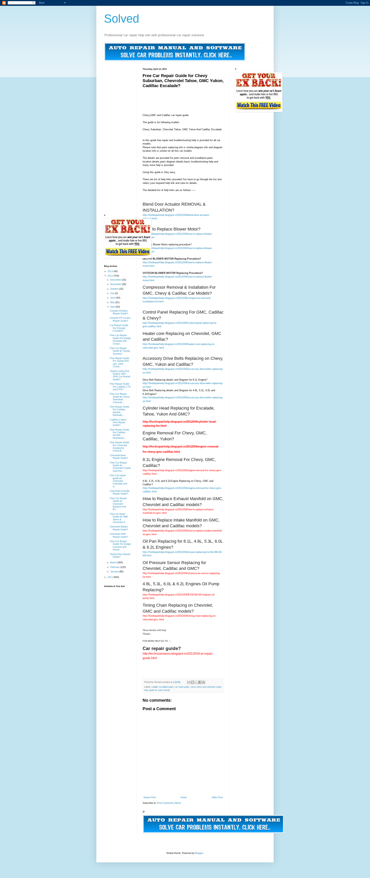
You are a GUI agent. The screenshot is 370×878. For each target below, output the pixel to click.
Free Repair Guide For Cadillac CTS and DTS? (120, 387)
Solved (121, 18)
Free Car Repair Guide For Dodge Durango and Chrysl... (120, 339)
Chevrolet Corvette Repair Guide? (120, 492)
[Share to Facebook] (200, 682)
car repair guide (182, 687)
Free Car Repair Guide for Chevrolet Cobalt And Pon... (120, 466)
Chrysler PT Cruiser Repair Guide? (120, 319)
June (113, 297)
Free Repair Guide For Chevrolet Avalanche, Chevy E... (119, 446)
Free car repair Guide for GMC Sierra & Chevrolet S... (119, 518)
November (116, 284)
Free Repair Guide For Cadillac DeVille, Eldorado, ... (119, 410)
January (114, 571)
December (116, 279)
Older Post (217, 797)
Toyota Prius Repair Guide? (120, 555)
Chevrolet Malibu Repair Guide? (119, 528)
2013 (111, 271)
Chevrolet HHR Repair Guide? (119, 535)
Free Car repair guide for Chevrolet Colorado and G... (118, 481)
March (113, 562)
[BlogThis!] (192, 682)
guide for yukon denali (159, 690)
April (113, 306)
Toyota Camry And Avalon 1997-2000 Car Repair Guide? (120, 375)
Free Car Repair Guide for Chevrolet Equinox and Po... (118, 504)
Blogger (199, 853)
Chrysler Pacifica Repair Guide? (119, 312)
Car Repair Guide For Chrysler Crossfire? (119, 328)
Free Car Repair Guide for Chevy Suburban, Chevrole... (120, 398)
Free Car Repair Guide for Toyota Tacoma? (120, 351)
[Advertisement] (213, 97)
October (114, 289)
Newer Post (150, 797)
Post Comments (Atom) (169, 803)
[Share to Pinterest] (203, 682)
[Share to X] (196, 682)
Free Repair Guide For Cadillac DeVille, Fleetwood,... (119, 433)
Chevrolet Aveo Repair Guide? (119, 456)
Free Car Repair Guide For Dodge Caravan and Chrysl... (120, 545)
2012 (111, 275)
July (112, 293)
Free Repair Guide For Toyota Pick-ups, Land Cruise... (120, 362)
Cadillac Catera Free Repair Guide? (118, 422)
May (112, 302)
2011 (111, 577)
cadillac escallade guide (162, 687)
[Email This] (189, 682)
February (115, 567)
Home (184, 797)
